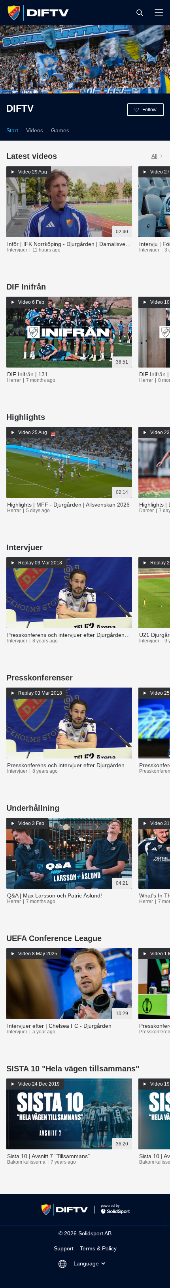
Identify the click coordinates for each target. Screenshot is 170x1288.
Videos (34, 130)
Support (64, 1248)
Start (12, 130)
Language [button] (86, 1263)
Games (60, 130)
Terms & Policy (98, 1248)
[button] (139, 13)
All (154, 156)
